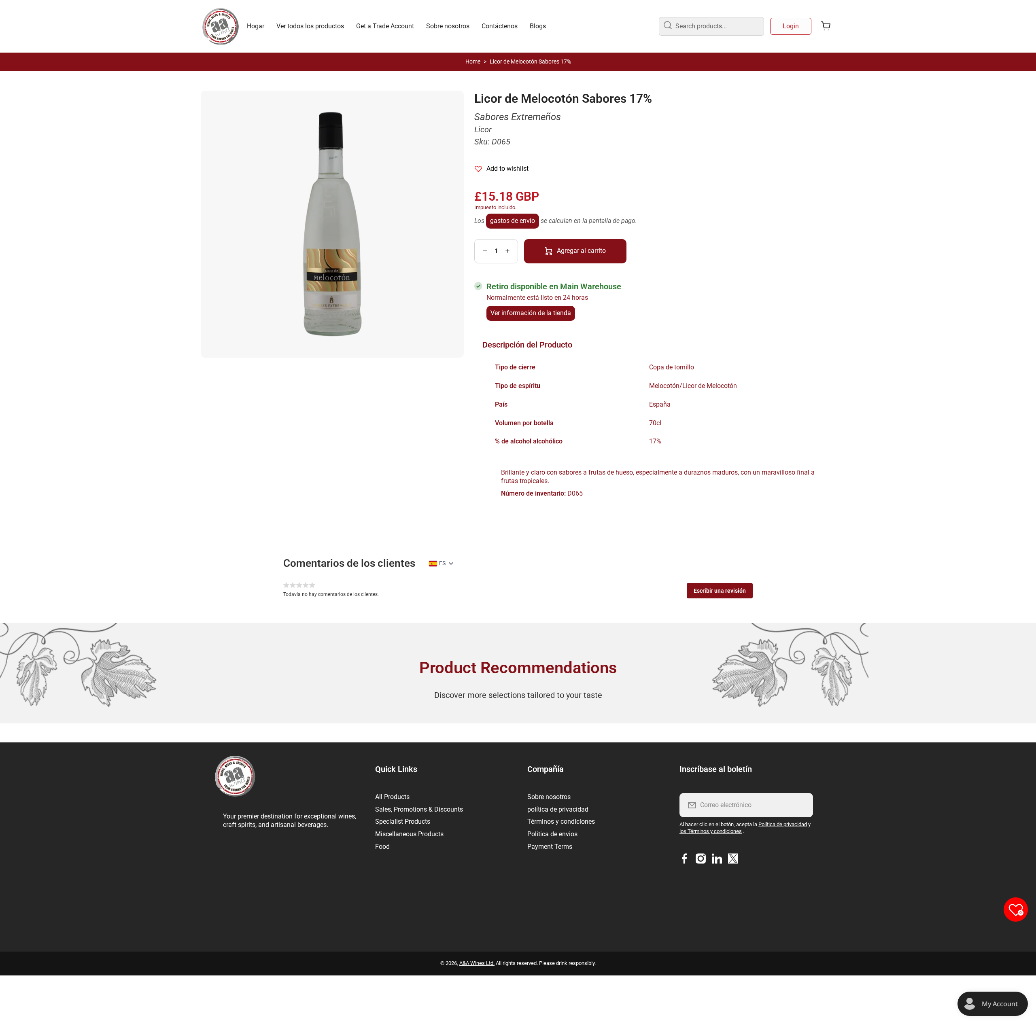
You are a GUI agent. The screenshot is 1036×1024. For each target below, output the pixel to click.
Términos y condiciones (561, 821)
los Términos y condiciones (710, 831)
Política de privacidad (782, 824)
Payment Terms (549, 846)
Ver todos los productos (310, 26)
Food (382, 846)
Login (791, 26)
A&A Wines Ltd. (477, 963)
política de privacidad (557, 809)
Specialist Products (402, 821)
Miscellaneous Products (409, 834)
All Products (392, 797)
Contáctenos (500, 26)
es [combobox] (442, 563)
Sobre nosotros (447, 26)
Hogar (255, 26)
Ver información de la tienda (530, 313)
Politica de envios (552, 834)
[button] (720, 590)
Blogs (538, 26)
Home (472, 61)
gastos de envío (512, 221)
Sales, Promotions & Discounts (419, 809)
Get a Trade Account (385, 26)
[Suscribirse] (801, 805)
